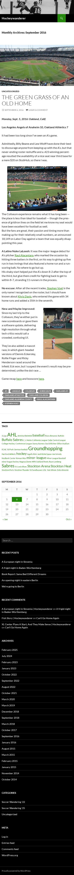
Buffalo (61, 436)
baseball (39, 435)
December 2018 (10, 711)
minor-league (36, 458)
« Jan (5, 519)
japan (49, 454)
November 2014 (10, 773)
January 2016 (9, 742)
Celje (50, 440)
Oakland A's (62, 391)
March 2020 (8, 699)
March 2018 (8, 723)
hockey (21, 454)
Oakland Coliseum (38, 395)
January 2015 (9, 767)
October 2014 (9, 779)
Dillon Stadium (63, 443)
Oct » (68, 519)
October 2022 (9, 674)
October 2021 (9, 693)
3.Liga (4, 436)
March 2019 (8, 705)
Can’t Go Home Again (47, 618)
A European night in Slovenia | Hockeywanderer (27, 608)
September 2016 (10, 736)
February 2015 (10, 760)
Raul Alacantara (24, 255)
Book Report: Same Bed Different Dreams (24, 574)
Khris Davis (24, 296)
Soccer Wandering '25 (13, 808)
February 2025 (10, 649)
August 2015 (8, 748)
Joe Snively (57, 454)
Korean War (21, 458)
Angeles (16, 391)
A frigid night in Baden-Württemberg (21, 567)
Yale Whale (51, 470)
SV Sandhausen (36, 470)
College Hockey (8, 443)
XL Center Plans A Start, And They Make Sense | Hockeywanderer (36, 624)
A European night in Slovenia (17, 561)
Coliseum (30, 391)
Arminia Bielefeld (25, 436)
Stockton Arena (38, 466)
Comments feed (10, 849)
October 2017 (9, 730)
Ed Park (10, 449)
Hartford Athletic (9, 454)
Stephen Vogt (55, 288)
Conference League (23, 443)
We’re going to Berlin (13, 586)
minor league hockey (10, 461)
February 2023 (10, 662)
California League (39, 440)
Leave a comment (38, 110)
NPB (34, 461)
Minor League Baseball (56, 458)
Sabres (8, 465)
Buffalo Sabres (12, 440)
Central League (59, 440)
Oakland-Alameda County (18, 399)
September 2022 (10, 680)
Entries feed (8, 842)
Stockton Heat (61, 466)
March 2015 (8, 754)
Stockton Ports (8, 470)
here (19, 378)
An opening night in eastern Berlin (20, 580)
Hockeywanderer (14, 18)
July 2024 (7, 656)
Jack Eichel (41, 454)
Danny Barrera (38, 443)
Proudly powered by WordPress (16, 871)
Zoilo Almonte (62, 470)
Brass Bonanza (51, 436)
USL (44, 470)
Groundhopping (45, 448)
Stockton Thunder (21, 470)
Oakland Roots (42, 461)
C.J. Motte (27, 440)
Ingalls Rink (32, 454)
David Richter (50, 443)
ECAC (4, 449)
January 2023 (9, 668)
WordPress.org (10, 855)
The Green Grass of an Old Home (35, 100)
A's (6, 391)
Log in (5, 836)
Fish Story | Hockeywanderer (17, 618)
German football (21, 449)
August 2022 (8, 686)
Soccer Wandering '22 (13, 801)
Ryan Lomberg (55, 461)
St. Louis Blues (21, 466)
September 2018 (10, 717)
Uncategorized (10, 91)
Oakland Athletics (14, 395)
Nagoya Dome (25, 461)
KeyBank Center (8, 458)
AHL (12, 434)
